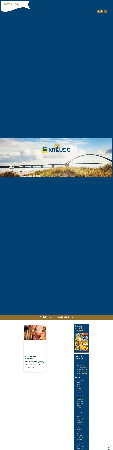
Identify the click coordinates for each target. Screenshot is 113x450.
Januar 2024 (79, 439)
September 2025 (80, 401)
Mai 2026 (79, 386)
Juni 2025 (79, 407)
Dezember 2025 (80, 395)
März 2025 (79, 412)
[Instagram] (105, 11)
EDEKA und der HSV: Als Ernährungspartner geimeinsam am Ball (82, 363)
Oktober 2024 (80, 422)
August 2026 (80, 380)
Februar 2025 (80, 414)
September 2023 (80, 446)
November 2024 (80, 420)
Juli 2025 (79, 405)
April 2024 (79, 433)
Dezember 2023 (80, 441)
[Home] (98, 11)
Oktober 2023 (80, 445)
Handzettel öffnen (81, 342)
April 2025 (79, 411)
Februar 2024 (80, 437)
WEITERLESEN (30, 367)
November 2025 (80, 397)
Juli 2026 (79, 382)
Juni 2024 (79, 429)
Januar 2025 (79, 416)
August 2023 (80, 448)
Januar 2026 (79, 394)
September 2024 (80, 424)
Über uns (103, 3)
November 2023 (80, 443)
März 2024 (79, 435)
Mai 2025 (79, 409)
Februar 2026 (80, 392)
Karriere (102, 6)
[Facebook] (101, 11)
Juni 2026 (79, 384)
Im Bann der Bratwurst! (30, 358)
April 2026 (79, 388)
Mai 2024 (79, 431)
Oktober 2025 (80, 399)
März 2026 (79, 390)
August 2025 (80, 403)
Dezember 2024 (80, 418)
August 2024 (80, 426)
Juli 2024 (79, 428)
